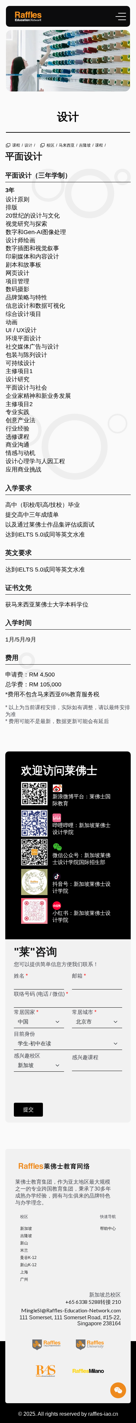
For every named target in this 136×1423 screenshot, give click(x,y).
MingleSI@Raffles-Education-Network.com (71, 1310)
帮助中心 (108, 1228)
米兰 (24, 1250)
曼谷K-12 (28, 1257)
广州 (24, 1279)
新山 (24, 1243)
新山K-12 (28, 1265)
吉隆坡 (85, 145)
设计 (28, 145)
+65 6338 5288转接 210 (93, 1302)
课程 (16, 145)
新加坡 (26, 1228)
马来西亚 (67, 145)
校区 (50, 145)
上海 (24, 1272)
